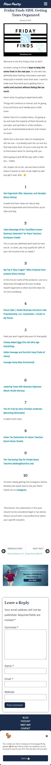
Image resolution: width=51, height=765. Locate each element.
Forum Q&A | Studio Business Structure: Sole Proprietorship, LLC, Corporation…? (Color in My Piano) (25, 314)
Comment (11, 627)
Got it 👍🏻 (25, 758)
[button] (46, 736)
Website (9, 692)
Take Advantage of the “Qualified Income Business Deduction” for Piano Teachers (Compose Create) (23, 233)
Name (9, 666)
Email (9, 679)
